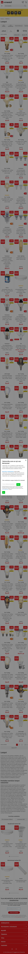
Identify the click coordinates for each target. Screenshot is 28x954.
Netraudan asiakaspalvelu (8, 471)
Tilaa (18, 484)
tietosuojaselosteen (5, 489)
